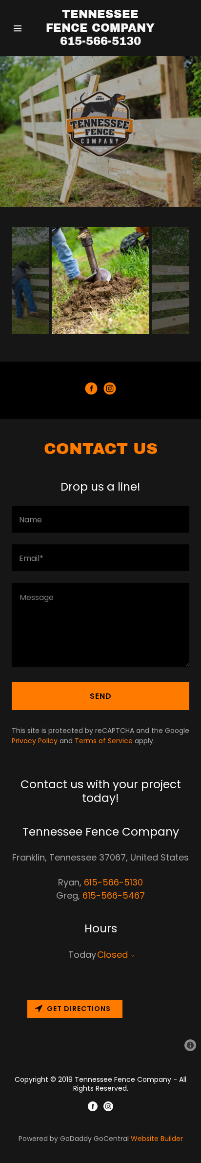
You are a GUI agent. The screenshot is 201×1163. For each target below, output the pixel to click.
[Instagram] (108, 1107)
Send (101, 696)
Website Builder (157, 1138)
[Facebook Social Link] (91, 390)
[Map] (100, 1026)
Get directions (79, 1008)
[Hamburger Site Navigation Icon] (20, 28)
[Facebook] (92, 1107)
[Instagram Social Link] (109, 390)
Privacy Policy (35, 741)
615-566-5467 (113, 895)
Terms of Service (104, 741)
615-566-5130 (113, 882)
